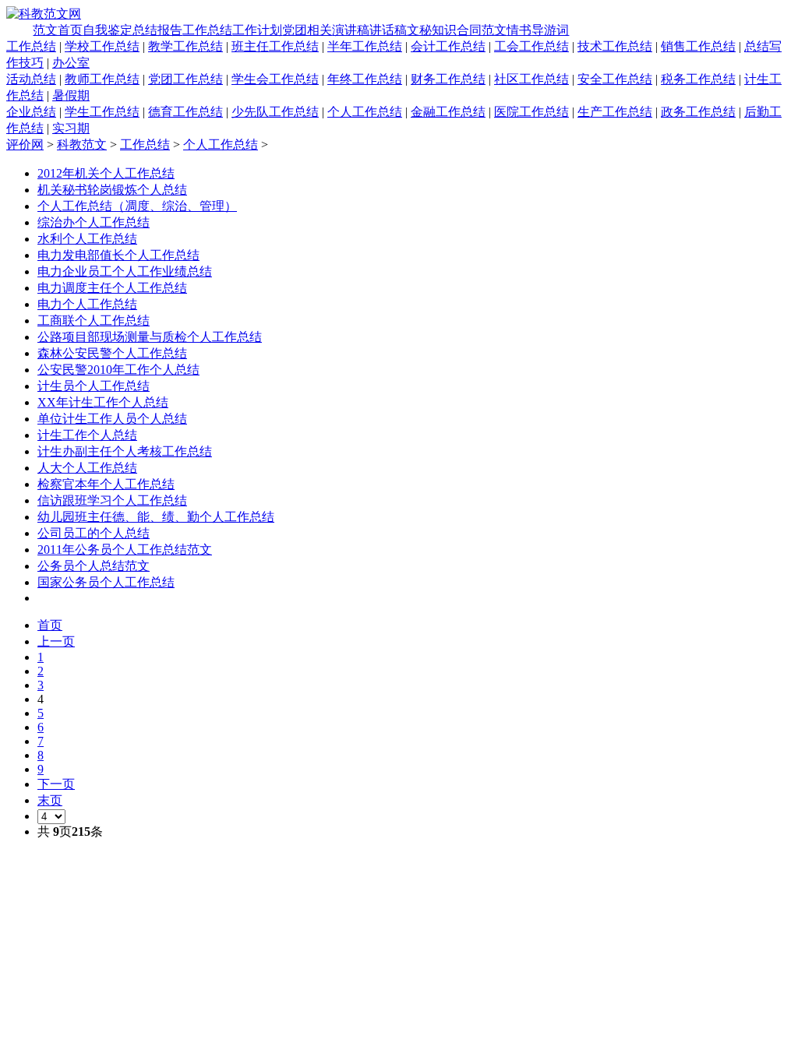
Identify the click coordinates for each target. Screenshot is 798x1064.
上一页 (56, 641)
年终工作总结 (364, 79)
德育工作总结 (185, 111)
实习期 (71, 128)
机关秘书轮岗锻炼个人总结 (112, 189)
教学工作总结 (185, 46)
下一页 (56, 784)
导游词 (550, 30)
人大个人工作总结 (87, 467)
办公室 (71, 62)
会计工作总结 (448, 46)
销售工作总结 (698, 46)
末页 (49, 800)
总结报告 (157, 30)
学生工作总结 (102, 111)
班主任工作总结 (275, 46)
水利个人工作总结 (87, 238)
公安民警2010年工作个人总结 (118, 369)
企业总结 (31, 111)
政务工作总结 (698, 111)
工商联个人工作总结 (93, 320)
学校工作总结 (102, 46)
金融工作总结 (448, 111)
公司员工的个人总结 (93, 533)
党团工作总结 (185, 79)
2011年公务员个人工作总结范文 (124, 549)
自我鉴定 (107, 30)
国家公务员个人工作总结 (106, 582)
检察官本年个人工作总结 (106, 484)
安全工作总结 (614, 79)
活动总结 (31, 79)
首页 (49, 625)
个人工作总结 (364, 111)
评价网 (25, 144)
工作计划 (257, 30)
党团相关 (307, 30)
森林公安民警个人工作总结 (112, 353)
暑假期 (71, 95)
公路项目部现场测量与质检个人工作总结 (149, 337)
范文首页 (58, 30)
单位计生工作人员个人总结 (112, 418)
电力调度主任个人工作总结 (112, 287)
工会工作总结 (531, 46)
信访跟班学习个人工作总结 (112, 500)
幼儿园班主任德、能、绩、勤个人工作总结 (155, 516)
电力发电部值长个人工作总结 (118, 255)
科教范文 (82, 144)
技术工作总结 (614, 46)
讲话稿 (388, 30)
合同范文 (482, 30)
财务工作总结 (448, 79)
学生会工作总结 (275, 79)
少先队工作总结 (275, 111)
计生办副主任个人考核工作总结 (124, 451)
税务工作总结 (698, 79)
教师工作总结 (102, 79)
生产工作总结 (614, 111)
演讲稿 (350, 30)
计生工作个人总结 (87, 435)
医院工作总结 (531, 111)
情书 (519, 30)
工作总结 (207, 30)
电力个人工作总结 (87, 304)
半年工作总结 (364, 46)
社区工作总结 (531, 79)
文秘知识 (432, 30)
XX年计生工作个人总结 (102, 402)
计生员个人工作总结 (93, 386)
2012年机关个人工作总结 (106, 173)
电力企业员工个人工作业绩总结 (124, 271)
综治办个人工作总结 (93, 222)
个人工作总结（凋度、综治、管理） (137, 206)
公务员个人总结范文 (93, 566)
